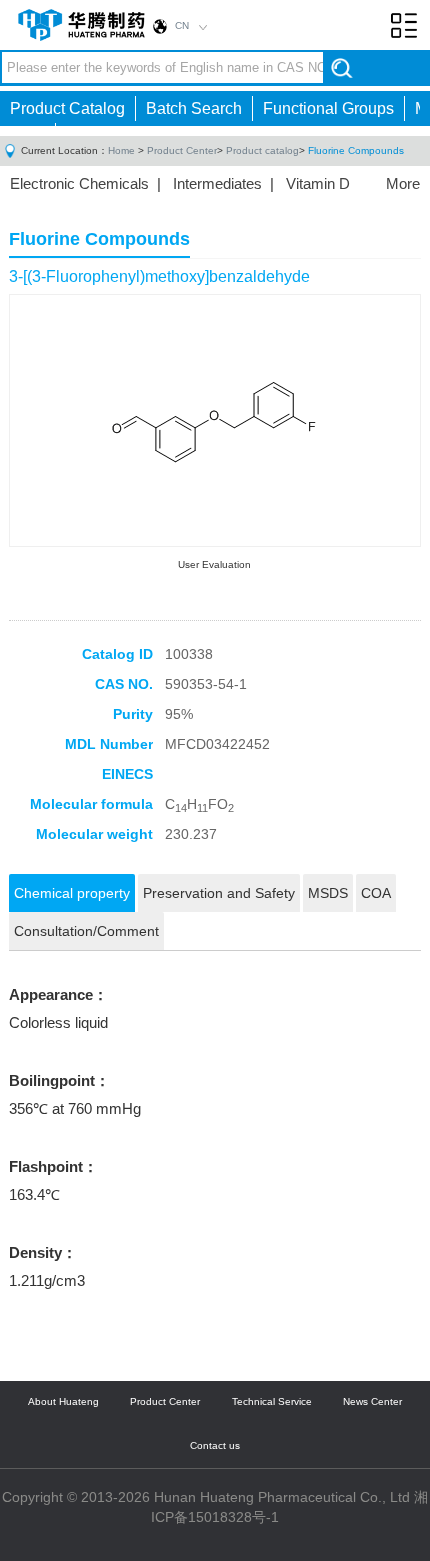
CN (182, 25)
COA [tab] (376, 893)
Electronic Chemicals (79, 183)
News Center (372, 1401)
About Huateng (63, 1401)
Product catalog (262, 150)
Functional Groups (328, 108)
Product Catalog (67, 108)
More (403, 183)
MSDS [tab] (328, 893)
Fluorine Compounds (356, 150)
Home (121, 150)
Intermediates (217, 183)
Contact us (215, 1445)
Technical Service (272, 1401)
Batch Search (194, 108)
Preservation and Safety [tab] (219, 893)
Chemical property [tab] (72, 893)
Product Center (182, 150)
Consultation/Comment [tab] (86, 931)
